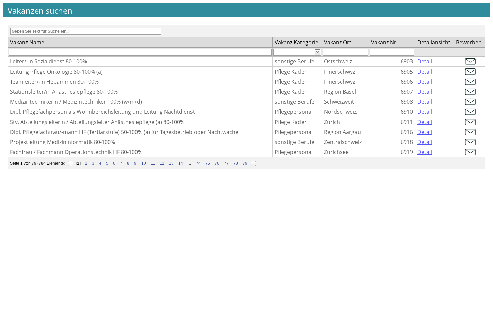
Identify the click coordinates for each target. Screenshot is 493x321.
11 (153, 163)
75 (207, 163)
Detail (424, 61)
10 (143, 163)
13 (171, 163)
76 (217, 163)
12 (162, 163)
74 (198, 163)
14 (180, 163)
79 (245, 163)
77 (226, 163)
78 (235, 163)
